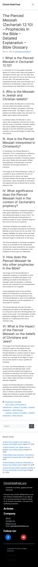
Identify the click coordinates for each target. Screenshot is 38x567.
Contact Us (10, 521)
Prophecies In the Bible (13, 402)
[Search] (31, 426)
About (8, 518)
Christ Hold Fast (11, 4)
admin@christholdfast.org (19, 526)
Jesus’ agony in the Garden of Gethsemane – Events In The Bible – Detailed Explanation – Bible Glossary (19, 407)
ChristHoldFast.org (15, 483)
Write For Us (11, 524)
